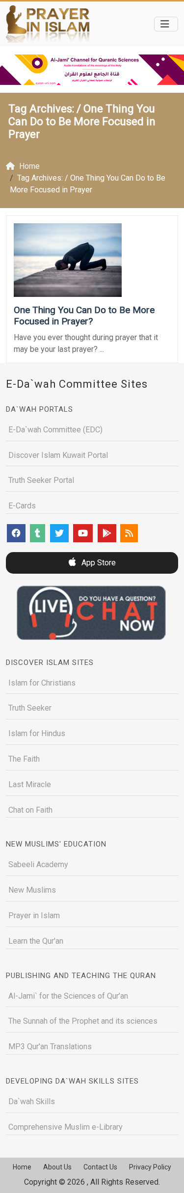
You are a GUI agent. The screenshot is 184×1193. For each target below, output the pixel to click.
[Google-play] (107, 533)
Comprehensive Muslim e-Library (65, 1127)
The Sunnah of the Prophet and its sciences (83, 1021)
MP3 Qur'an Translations (50, 1046)
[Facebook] (16, 533)
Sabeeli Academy (38, 864)
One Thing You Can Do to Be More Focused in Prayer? (84, 315)
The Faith (24, 759)
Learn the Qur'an (35, 941)
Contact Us (100, 1167)
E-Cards (22, 505)
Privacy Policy (150, 1167)
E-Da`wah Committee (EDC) (55, 429)
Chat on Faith (30, 810)
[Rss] (129, 533)
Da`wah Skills (31, 1101)
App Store (97, 562)
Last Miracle (29, 784)
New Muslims (32, 890)
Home (22, 1167)
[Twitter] (59, 533)
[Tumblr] (37, 533)
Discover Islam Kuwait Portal (58, 455)
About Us (57, 1167)
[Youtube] (83, 533)
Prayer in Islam (34, 915)
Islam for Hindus (36, 733)
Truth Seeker (30, 708)
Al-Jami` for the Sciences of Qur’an (68, 996)
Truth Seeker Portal (41, 480)
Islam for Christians (42, 683)
